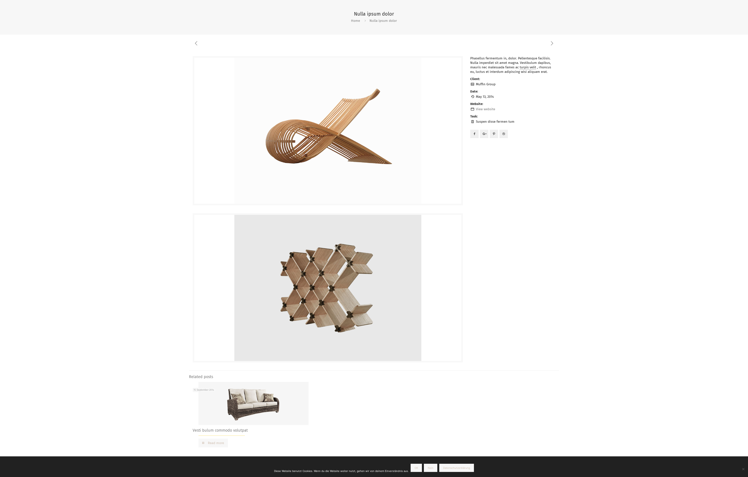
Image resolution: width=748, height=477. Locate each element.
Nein (430, 467)
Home (355, 21)
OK (416, 467)
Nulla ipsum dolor (383, 21)
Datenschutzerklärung (456, 467)
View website (485, 109)
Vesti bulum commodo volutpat (220, 430)
